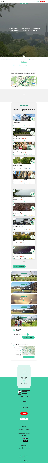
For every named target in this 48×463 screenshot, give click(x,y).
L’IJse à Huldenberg (16, 122)
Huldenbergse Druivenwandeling (19, 151)
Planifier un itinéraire (25, 400)
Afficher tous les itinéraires (19, 266)
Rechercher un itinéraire (25, 406)
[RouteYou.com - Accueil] (5, 1)
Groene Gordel (17, 59)
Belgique (7, 59)
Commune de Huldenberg (23, 59)
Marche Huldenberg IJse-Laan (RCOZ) (20, 179)
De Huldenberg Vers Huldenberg (19, 240)
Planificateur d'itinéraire (28, 357)
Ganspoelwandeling (17, 212)
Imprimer (26, 66)
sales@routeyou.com (24, 456)
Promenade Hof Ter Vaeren (18, 226)
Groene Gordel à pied (17, 255)
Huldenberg (28, 59)
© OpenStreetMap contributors (32, 86)
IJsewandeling (15, 136)
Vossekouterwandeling (17, 165)
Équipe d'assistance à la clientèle (24, 461)
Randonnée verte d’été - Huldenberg (20, 197)
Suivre (20, 66)
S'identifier (24, 419)
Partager (14, 66)
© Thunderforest (27, 86)
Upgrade (42, 1)
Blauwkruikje (4, 56)
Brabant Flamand (13, 59)
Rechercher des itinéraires (28, 337)
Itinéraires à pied (3, 59)
